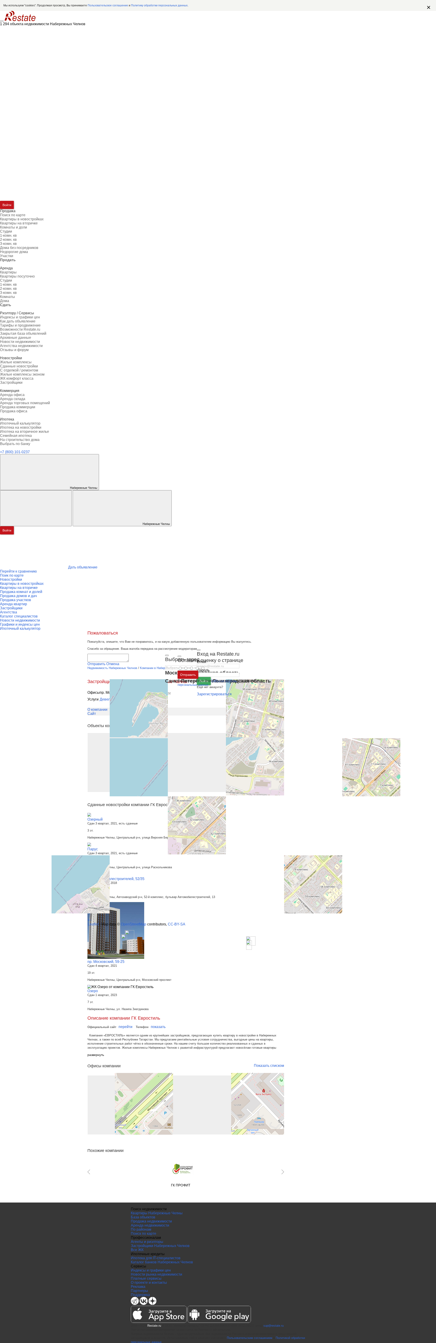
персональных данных (193, 684)
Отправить (188, 674)
